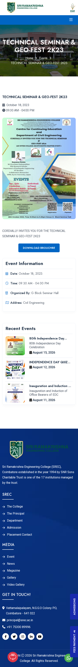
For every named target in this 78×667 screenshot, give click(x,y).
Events (43, 58)
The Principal (15, 513)
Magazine (13, 570)
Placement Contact (19, 534)
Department (15, 520)
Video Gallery (16, 584)
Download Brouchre (39, 248)
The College (15, 506)
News (11, 563)
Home (29, 58)
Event (10, 556)
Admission (14, 527)
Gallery (11, 577)
